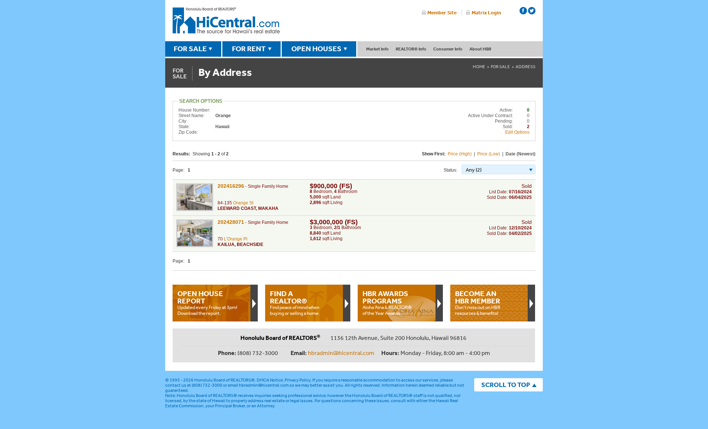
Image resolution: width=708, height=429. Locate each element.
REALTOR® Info (411, 49)
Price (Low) (488, 154)
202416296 (231, 186)
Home (479, 67)
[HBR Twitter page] (531, 10)
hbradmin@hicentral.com (341, 352)
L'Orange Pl (235, 239)
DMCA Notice (270, 380)
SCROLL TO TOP (505, 384)
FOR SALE (190, 48)
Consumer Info (447, 49)
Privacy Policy (297, 380)
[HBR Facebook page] (523, 10)
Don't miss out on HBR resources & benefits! (477, 302)
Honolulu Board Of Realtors (226, 20)
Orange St (243, 202)
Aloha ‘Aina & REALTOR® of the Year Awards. (387, 302)
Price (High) (460, 154)
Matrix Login (486, 12)
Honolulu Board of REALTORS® (224, 380)
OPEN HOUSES (316, 48)
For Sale (500, 67)
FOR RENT (249, 48)
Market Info (377, 49)
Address (525, 67)
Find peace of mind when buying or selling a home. (295, 302)
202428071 (231, 222)
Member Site (442, 12)
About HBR (480, 49)
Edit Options (517, 132)
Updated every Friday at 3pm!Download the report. (207, 302)
